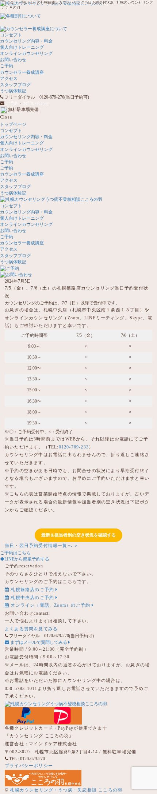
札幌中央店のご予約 (32, 597)
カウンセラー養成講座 (22, 72)
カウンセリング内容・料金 (26, 41)
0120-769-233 (74, 447)
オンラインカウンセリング (26, 53)
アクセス (9, 78)
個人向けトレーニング (22, 47)
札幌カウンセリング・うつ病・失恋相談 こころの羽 (66, 790)
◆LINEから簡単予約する (24, 559)
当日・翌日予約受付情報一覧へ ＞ (41, 545)
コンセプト (11, 34)
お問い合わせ (13, 59)
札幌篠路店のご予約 (32, 589)
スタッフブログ (15, 84)
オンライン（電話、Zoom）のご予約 (50, 605)
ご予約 (6, 65)
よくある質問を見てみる (31, 628)
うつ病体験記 (13, 90)
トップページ (13, 124)
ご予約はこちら (15, 552)
